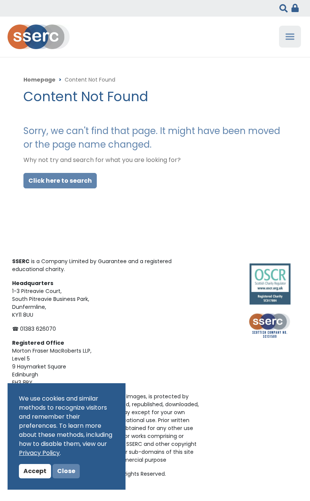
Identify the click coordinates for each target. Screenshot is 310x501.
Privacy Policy (39, 453)
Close (66, 472)
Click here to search (60, 181)
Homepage (39, 80)
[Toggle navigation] (290, 36)
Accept (34, 472)
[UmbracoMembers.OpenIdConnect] (293, 8)
